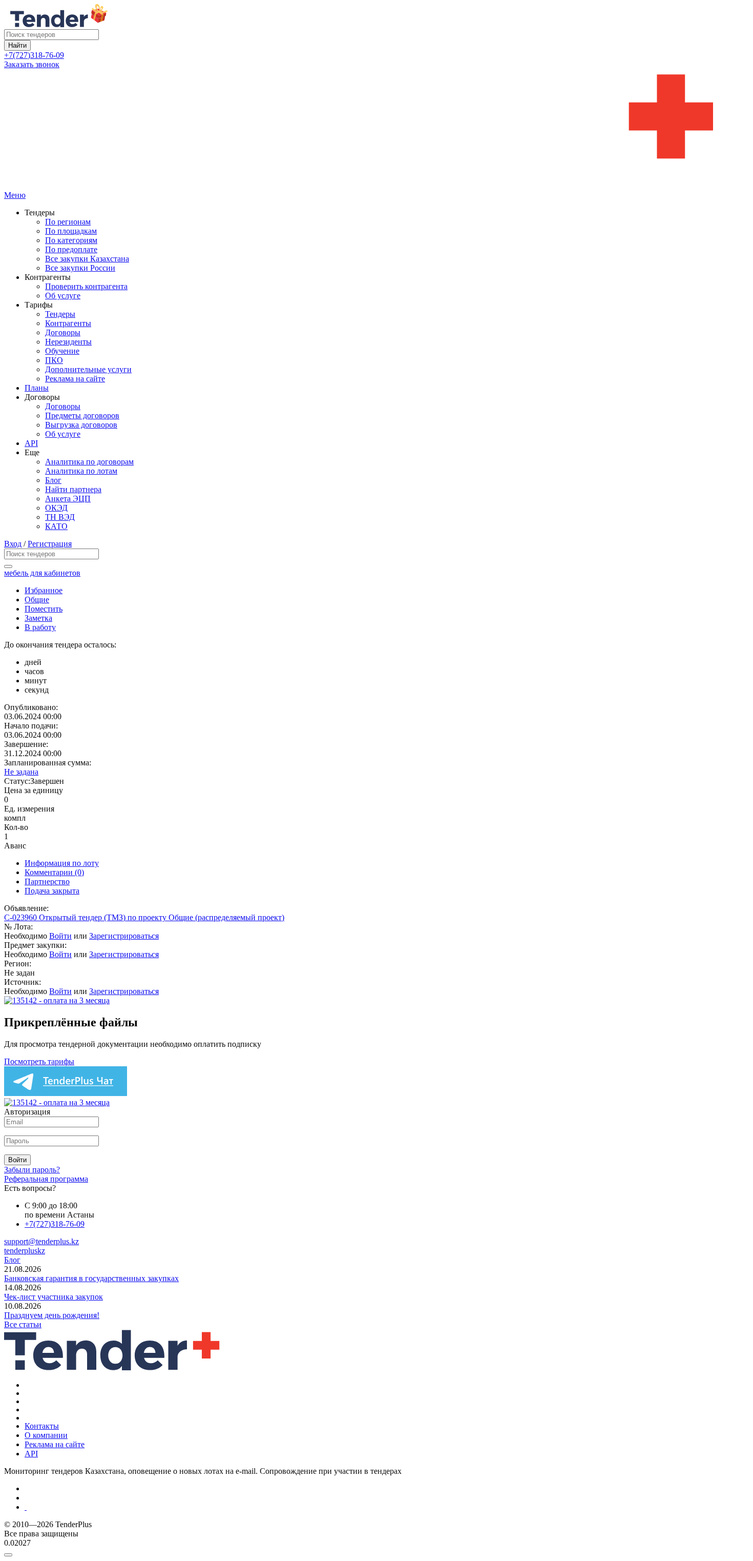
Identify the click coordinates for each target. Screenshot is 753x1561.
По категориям (71, 240)
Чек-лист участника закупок (53, 1296)
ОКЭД (56, 507)
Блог (53, 480)
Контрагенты (68, 323)
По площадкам (71, 231)
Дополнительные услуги (88, 369)
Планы (37, 387)
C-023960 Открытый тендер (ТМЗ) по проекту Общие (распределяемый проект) (144, 917)
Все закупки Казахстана (87, 258)
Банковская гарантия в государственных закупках (91, 1278)
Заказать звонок (31, 64)
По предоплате (71, 249)
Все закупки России (80, 267)
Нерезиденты (68, 341)
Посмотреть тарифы (39, 1061)
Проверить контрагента (86, 286)
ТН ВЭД (60, 517)
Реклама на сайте (75, 378)
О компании (46, 1435)
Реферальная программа (46, 1178)
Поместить (43, 608)
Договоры (62, 332)
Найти (17, 45)
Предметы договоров (82, 415)
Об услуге (62, 295)
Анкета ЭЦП (68, 498)
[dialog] (376, 1552)
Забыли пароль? (32, 1169)
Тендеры (60, 314)
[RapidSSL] (387, 1507)
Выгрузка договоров (81, 424)
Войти (60, 935)
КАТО (56, 526)
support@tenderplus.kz (41, 1241)
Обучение (62, 351)
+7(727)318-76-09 (34, 55)
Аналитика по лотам (81, 471)
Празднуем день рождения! (51, 1315)
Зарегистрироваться (124, 935)
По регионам (68, 221)
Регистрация (50, 543)
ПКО (54, 360)
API (31, 443)
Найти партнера (73, 489)
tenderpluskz (24, 1250)
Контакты (42, 1426)
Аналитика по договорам (89, 461)
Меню (15, 195)
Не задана (21, 771)
